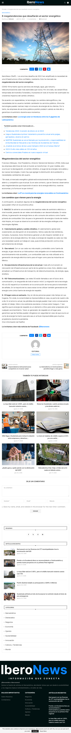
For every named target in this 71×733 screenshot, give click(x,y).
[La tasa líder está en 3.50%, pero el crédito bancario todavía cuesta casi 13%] (18, 390)
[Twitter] (33, 534)
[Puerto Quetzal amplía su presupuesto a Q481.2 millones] (9, 585)
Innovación (9, 640)
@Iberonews (44, 327)
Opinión (8, 631)
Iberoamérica (10, 613)
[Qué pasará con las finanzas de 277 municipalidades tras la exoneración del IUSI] (9, 552)
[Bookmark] (32, 382)
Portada (4, 9)
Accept (35, 731)
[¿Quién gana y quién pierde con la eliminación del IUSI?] (18, 454)
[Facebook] (28, 534)
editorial (11, 19)
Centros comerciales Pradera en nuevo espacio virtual (27, 152)
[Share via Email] (48, 69)
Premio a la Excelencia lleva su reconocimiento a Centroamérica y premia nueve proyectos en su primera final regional (40, 561)
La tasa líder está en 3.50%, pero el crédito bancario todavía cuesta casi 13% (40, 573)
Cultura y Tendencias (32, 709)
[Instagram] (38, 534)
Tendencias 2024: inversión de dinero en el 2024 (25, 131)
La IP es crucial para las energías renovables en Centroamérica (43, 193)
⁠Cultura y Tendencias (13, 645)
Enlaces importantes (10, 692)
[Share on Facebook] (36, 69)
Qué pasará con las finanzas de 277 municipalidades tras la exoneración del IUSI (38, 550)
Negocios (9, 622)
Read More (43, 731)
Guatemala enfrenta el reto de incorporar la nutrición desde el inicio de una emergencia (41, 595)
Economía (9, 627)
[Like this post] (32, 69)
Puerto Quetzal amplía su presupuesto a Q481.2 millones (37, 583)
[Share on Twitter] (40, 69)
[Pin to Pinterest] (44, 69)
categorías (30, 692)
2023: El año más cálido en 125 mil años (21, 149)
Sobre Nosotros (6, 696)
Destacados (10, 618)
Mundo (8, 649)
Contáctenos (5, 699)
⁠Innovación (29, 703)
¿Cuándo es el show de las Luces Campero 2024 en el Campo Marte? (33, 146)
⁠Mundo (27, 715)
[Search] (65, 3)
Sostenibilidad (10, 636)
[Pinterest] (42, 534)
